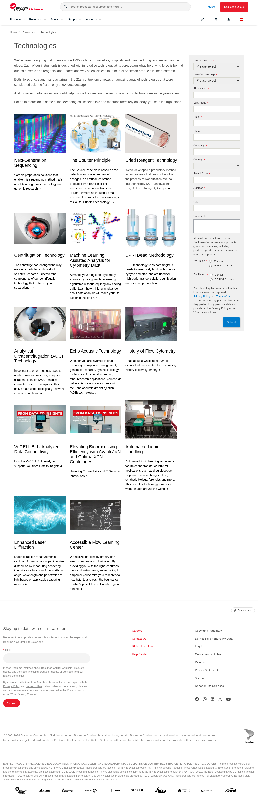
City (197, 202)
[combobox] (125, 7)
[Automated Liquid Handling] (151, 419)
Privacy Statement (206, 670)
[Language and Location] (241, 19)
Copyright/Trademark (208, 630)
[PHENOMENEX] (207, 791)
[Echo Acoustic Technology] (95, 324)
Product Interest (204, 60)
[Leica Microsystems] (160, 791)
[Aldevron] (67, 791)
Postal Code (202, 173)
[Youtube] (228, 700)
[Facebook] (197, 700)
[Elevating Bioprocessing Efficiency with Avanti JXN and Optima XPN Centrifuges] (95, 419)
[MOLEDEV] (183, 791)
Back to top (245, 610)
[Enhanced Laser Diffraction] (40, 515)
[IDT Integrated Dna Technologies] (137, 791)
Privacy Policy (202, 296)
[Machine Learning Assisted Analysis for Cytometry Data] (95, 228)
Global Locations (142, 646)
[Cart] (215, 19)
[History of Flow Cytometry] (151, 324)
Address (199, 188)
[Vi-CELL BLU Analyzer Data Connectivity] (40, 419)
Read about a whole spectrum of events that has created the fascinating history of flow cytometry (150, 365)
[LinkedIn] (212, 700)
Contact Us (139, 638)
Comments (201, 216)
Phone (197, 131)
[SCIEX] (230, 791)
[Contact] (202, 19)
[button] (65, 6)
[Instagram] (205, 700)
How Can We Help (205, 74)
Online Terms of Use (208, 654)
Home (13, 32)
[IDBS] (114, 791)
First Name (201, 88)
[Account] (228, 19)
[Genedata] (91, 791)
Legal (198, 646)
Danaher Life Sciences (209, 685)
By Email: (200, 261)
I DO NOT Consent (223, 266)
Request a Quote (234, 6)
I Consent (218, 261)
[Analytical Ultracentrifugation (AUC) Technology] (40, 324)
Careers (137, 630)
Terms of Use (224, 296)
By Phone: (201, 275)
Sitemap (200, 678)
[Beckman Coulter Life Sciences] (26, 7)
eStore (211, 7)
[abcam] (44, 791)
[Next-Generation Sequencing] (40, 133)
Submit (231, 322)
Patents (200, 662)
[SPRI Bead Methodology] (151, 228)
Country (199, 159)
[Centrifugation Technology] (40, 228)
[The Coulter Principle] (95, 133)
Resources (29, 32)
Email (198, 117)
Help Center (139, 654)
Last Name (201, 103)
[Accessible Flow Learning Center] (95, 515)
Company (200, 145)
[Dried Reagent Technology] (151, 133)
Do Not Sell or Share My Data (214, 638)
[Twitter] (220, 700)
